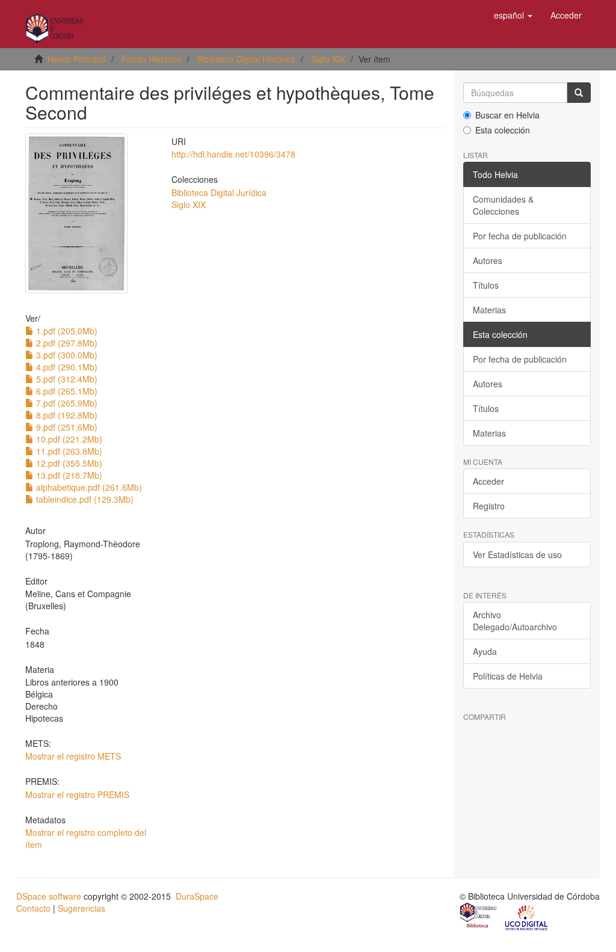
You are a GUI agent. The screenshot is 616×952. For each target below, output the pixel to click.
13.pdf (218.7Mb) (68, 475)
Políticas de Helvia (508, 676)
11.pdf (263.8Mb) (68, 451)
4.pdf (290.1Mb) (65, 367)
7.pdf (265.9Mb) (65, 403)
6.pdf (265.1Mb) (65, 391)
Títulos (486, 285)
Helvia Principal (77, 59)
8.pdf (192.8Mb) (65, 415)
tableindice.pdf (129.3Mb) (84, 499)
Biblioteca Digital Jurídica (218, 192)
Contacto (33, 908)
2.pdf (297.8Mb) (65, 343)
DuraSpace (197, 896)
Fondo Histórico (152, 59)
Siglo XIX (328, 59)
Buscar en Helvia (507, 115)
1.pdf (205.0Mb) (65, 331)
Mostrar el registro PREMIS (77, 794)
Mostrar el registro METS (73, 756)
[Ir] (579, 92)
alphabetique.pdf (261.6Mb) (88, 487)
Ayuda (485, 651)
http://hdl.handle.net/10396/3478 (233, 154)
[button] (513, 15)
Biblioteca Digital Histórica (246, 59)
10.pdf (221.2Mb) (68, 439)
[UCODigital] (527, 917)
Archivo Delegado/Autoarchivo (515, 621)
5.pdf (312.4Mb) (65, 379)
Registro (489, 506)
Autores (487, 260)
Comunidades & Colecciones (503, 205)
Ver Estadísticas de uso (517, 554)
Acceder (488, 481)
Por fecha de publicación (520, 236)
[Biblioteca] (479, 917)
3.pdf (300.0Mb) (65, 355)
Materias (489, 310)
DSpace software (48, 896)
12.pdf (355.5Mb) (68, 463)
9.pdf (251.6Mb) (65, 427)
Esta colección (502, 130)
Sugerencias (81, 908)
